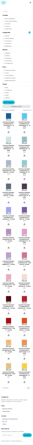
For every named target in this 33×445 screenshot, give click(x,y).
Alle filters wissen (16, 106)
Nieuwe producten (7, 408)
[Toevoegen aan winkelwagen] (8, 132)
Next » (28, 388)
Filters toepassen (8, 102)
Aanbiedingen (6, 411)
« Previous (5, 388)
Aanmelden (27, 435)
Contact (4, 424)
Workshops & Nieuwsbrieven (10, 419)
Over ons (4, 421)
